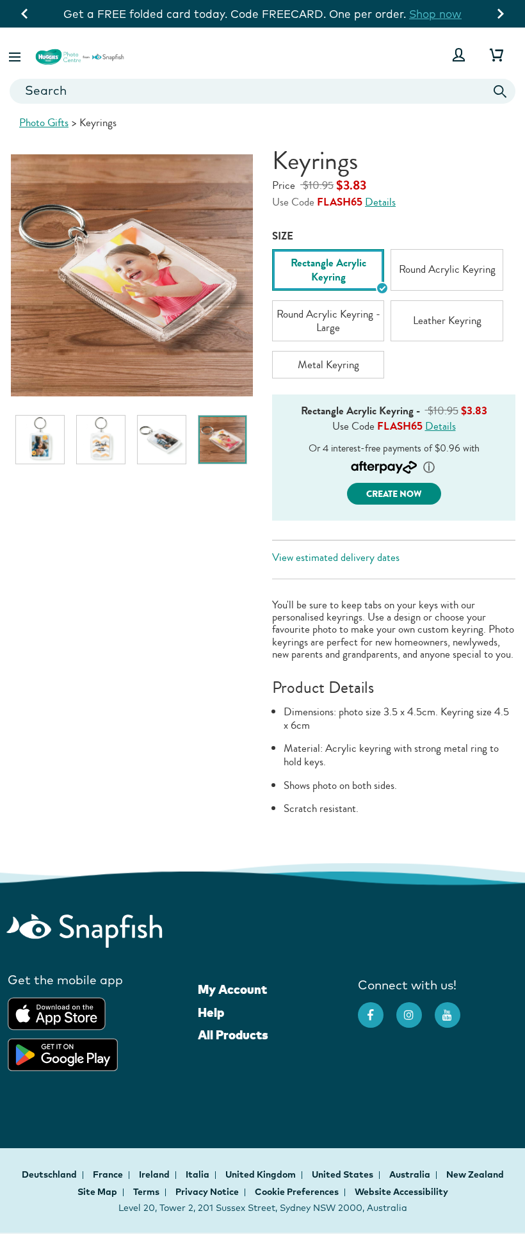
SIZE (282, 236)
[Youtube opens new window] (454, 1008)
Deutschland (50, 1174)
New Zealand (475, 1174)
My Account (232, 989)
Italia (198, 1174)
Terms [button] (146, 1191)
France (109, 1174)
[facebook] (377, 1008)
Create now (394, 494)
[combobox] (262, 91)
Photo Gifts (44, 123)
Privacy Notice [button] (207, 1191)
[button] (16, 54)
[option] (40, 440)
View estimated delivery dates (336, 557)
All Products (233, 1035)
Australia (410, 1174)
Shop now (454, 13)
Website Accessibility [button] (401, 1191)
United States (343, 1174)
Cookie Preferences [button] (297, 1191)
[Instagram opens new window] (415, 1008)
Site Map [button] (97, 1191)
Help (211, 1012)
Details (380, 202)
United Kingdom (261, 1174)
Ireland (155, 1174)
